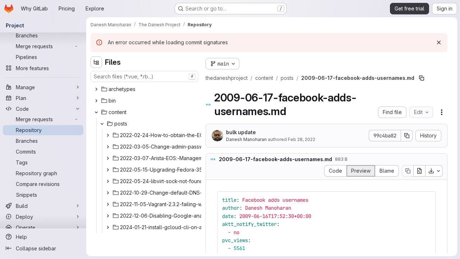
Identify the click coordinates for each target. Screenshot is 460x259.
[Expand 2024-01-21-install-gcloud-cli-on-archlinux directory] (108, 227)
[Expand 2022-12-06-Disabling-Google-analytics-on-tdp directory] (108, 216)
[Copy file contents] (407, 171)
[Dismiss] (438, 42)
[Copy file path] (421, 78)
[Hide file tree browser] (96, 62)
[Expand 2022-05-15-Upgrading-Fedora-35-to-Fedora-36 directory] (108, 169)
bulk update (241, 132)
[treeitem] (145, 89)
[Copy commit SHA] (407, 135)
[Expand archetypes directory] (96, 89)
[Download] (434, 171)
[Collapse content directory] (96, 112)
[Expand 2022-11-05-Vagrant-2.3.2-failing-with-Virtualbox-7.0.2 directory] (108, 204)
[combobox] (144, 76)
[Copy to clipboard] (427, 200)
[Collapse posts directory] (102, 123)
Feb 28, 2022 (301, 139)
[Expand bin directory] (96, 100)
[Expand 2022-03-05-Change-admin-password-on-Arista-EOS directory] (108, 146)
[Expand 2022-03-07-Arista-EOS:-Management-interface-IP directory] (108, 158)
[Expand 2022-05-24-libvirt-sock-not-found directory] (108, 181)
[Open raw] (419, 171)
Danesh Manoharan (246, 139)
